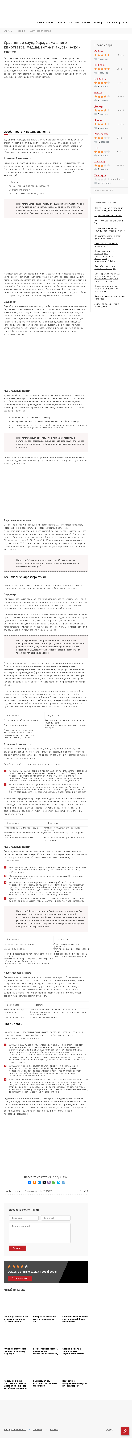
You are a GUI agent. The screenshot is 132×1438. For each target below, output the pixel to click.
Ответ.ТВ (8, 31)
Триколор (99, 161)
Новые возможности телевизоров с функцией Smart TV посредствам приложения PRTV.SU (104, 256)
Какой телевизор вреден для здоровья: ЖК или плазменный (75, 1319)
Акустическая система (40, 31)
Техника (86, 22)
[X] (44, 1182)
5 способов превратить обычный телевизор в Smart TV (109, 229)
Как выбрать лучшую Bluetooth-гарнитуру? (105, 267)
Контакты (37, 1429)
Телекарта (100, 175)
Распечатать (15, 1191)
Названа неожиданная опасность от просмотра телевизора (106, 288)
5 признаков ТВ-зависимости (108, 215)
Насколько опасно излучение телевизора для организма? (108, 209)
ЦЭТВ (77, 22)
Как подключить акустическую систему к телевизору (45, 1383)
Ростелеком (101, 134)
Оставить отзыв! (20, 1278)
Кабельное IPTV (64, 22)
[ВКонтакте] (29, 1182)
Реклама (54, 1429)
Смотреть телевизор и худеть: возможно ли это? (44, 1319)
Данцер (98, 106)
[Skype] (58, 1182)
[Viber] (49, 1182)
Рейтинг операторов (117, 22)
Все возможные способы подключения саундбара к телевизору (45, 1351)
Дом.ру (98, 120)
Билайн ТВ (100, 78)
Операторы (98, 22)
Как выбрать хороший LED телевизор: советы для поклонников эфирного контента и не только (107, 277)
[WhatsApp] (53, 1182)
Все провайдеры (102, 190)
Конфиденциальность (15, 1429)
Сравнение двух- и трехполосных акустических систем (73, 1351)
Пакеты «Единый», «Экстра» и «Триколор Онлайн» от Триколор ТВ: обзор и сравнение (15, 1384)
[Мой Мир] (39, 1182)
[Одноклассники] (34, 1182)
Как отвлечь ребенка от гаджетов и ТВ (106, 244)
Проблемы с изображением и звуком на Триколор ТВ (74, 1383)
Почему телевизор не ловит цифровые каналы (107, 237)
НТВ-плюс (100, 65)
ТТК (96, 147)
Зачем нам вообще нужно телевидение (106, 305)
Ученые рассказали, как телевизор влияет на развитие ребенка (16, 1319)
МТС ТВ (98, 92)
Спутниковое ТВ (45, 22)
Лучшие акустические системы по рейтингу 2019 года (15, 1351)
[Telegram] (63, 1182)
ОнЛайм (98, 51)
